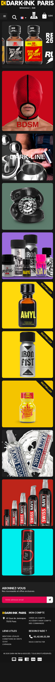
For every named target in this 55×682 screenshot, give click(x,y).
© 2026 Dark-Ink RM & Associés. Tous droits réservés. (27, 653)
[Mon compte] (34, 15)
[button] (14, 17)
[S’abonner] (50, 600)
